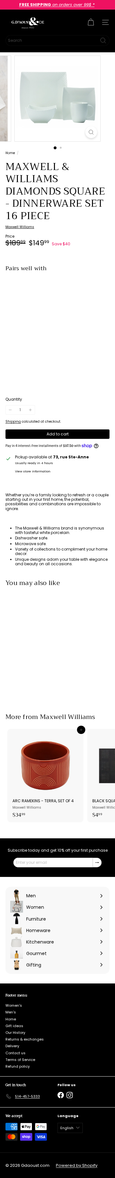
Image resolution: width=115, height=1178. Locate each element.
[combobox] (57, 40)
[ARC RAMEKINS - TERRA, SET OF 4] (45, 775)
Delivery (12, 1045)
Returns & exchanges (24, 1039)
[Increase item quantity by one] (30, 410)
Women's (13, 1005)
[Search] (103, 40)
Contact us (15, 1053)
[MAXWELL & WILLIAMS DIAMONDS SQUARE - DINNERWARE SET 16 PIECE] (57, 299)
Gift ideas (14, 1025)
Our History (15, 1032)
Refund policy (17, 1066)
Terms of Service (20, 1059)
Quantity (13, 399)
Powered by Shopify (76, 1165)
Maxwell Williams (67, 716)
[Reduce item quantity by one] (10, 410)
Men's (10, 1012)
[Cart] (90, 22)
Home (10, 153)
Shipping (13, 421)
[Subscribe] (97, 862)
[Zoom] (91, 132)
